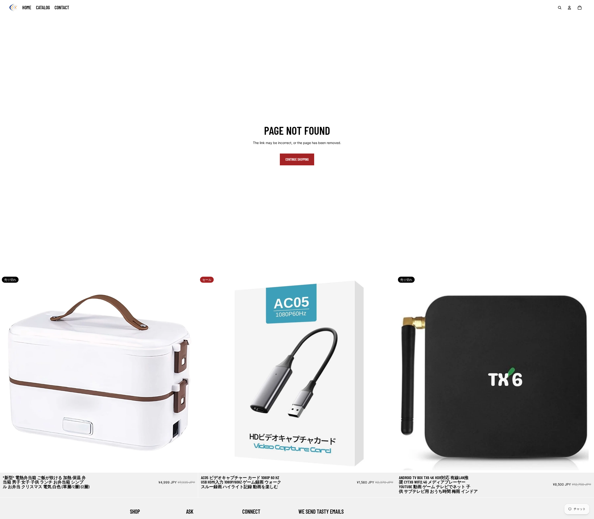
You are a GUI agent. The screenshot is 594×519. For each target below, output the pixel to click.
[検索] (560, 8)
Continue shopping (297, 159)
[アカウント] (569, 8)
